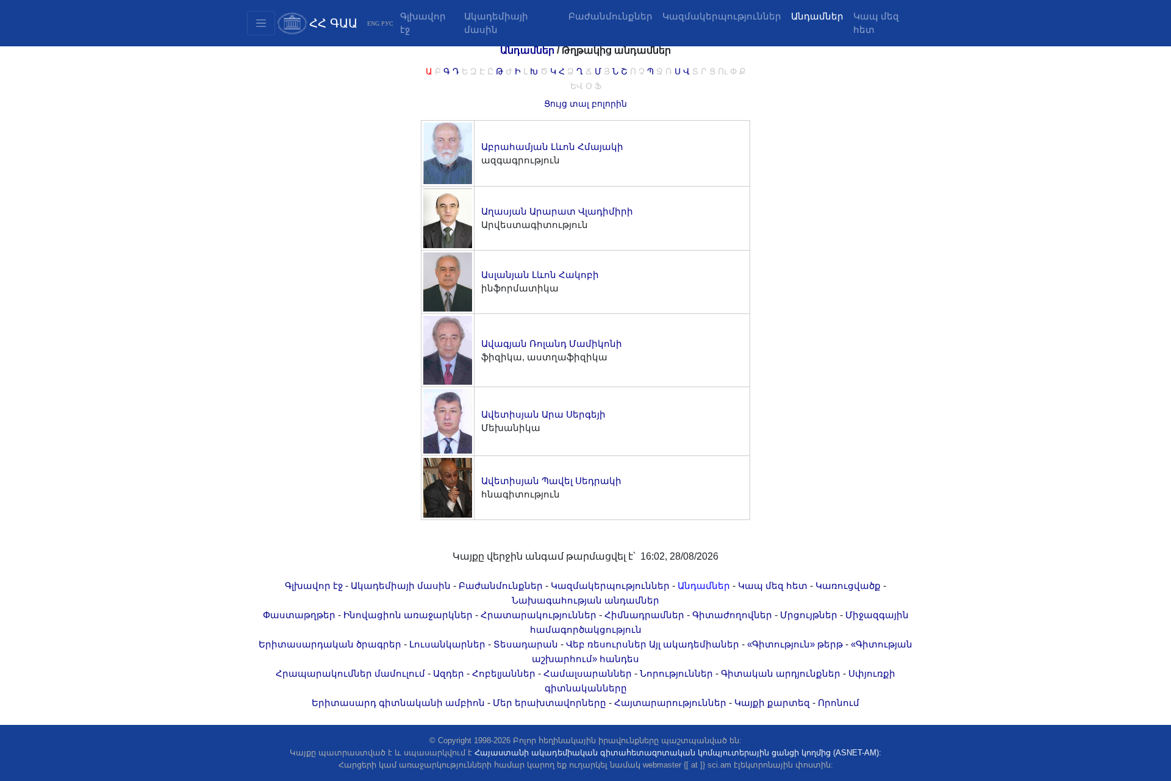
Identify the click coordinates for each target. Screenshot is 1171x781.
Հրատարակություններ (538, 615)
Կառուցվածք (848, 586)
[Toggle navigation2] (261, 23)
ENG (373, 23)
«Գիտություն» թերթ (795, 644)
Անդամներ (817, 16)
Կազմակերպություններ (721, 16)
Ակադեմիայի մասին (496, 23)
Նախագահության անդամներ (585, 600)
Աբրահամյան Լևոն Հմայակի (552, 147)
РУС (387, 23)
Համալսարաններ (587, 674)
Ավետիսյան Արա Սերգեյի (543, 414)
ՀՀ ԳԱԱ (333, 23)
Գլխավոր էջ (423, 23)
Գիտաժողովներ (732, 615)
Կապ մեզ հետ (876, 23)
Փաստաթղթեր (299, 615)
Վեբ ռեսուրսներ (606, 644)
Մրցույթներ (808, 615)
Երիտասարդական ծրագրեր (330, 644)
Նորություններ (676, 674)
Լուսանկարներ (447, 644)
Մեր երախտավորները (549, 703)
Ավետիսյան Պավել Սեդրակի (551, 481)
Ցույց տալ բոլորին (585, 104)
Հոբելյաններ (503, 674)
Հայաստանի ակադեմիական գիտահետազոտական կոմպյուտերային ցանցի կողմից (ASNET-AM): (677, 752)
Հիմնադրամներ (644, 615)
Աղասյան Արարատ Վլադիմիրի (557, 211)
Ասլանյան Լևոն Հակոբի (540, 275)
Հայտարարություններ (670, 703)
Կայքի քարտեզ (772, 703)
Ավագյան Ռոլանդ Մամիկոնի (551, 344)
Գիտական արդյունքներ (780, 674)
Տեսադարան (525, 644)
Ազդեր (448, 674)
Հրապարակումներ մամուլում (350, 674)
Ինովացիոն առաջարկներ (408, 615)
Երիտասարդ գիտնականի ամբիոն (398, 703)
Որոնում (838, 703)
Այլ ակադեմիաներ (694, 644)
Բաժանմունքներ (610, 16)
